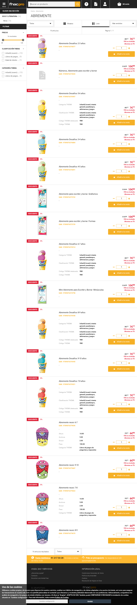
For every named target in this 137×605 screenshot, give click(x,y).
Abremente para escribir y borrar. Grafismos (78, 194)
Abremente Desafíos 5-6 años (72, 93)
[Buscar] (77, 4)
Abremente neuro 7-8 (68, 487)
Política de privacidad (89, 576)
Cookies (84, 578)
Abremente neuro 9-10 (69, 465)
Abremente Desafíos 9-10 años (72, 358)
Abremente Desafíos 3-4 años (72, 139)
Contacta (34, 576)
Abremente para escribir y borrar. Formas (77, 221)
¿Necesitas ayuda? (37, 573)
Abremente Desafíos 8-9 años (72, 312)
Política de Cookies (62, 597)
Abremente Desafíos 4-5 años (72, 166)
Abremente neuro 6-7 (68, 422)
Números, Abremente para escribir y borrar (78, 71)
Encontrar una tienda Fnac (40, 578)
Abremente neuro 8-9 (68, 530)
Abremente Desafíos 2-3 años (72, 43)
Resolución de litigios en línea (92, 581)
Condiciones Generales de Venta (93, 573)
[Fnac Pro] (17, 4)
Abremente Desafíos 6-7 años (72, 244)
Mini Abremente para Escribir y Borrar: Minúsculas (81, 290)
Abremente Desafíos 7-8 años (72, 381)
